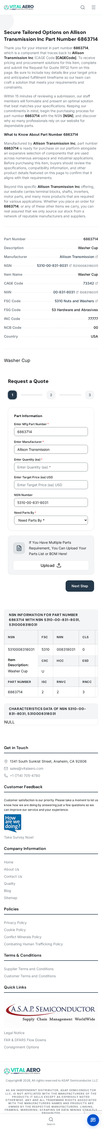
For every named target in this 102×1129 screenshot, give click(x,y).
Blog (7, 890)
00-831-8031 (64, 292)
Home (8, 862)
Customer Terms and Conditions (30, 976)
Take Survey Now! (19, 837)
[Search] (82, 7)
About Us (11, 869)
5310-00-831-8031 (52, 265)
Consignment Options (21, 1047)
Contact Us (13, 876)
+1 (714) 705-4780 (25, 775)
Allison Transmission (77, 257)
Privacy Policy (15, 922)
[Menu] (93, 7)
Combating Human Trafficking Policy (33, 944)
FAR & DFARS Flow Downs (25, 1040)
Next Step (80, 586)
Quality (9, 883)
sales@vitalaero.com (26, 768)
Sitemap (10, 898)
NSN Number (23, 495)
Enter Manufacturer (29, 442)
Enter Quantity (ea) (28, 459)
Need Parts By (25, 512)
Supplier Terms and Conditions (28, 969)
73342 (88, 283)
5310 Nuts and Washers (74, 301)
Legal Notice (14, 1033)
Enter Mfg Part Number (31, 424)
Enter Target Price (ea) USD (33, 477)
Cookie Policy (15, 930)
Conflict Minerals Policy (23, 937)
